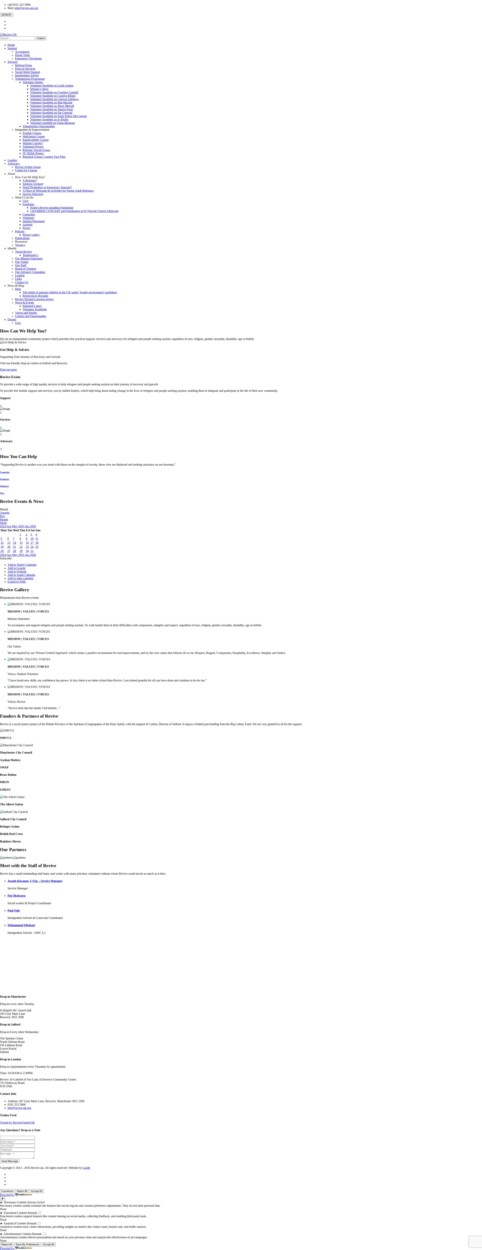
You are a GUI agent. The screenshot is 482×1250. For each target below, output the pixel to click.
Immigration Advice (27, 75)
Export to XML (17, 581)
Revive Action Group (28, 167)
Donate (12, 319)
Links (18, 278)
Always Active (36, 1202)
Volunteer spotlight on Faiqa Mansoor (52, 122)
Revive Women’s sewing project (34, 299)
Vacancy (20, 245)
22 (21, 546)
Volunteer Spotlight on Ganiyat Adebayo (54, 99)
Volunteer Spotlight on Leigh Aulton (51, 85)
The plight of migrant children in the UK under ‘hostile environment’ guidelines (70, 292)
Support (12, 48)
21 (14, 546)
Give (25, 200)
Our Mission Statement (28, 258)
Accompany (22, 51)
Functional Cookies (15, 1212)
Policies (19, 231)
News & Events (24, 302)
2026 (33, 526)
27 (8, 551)
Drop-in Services (25, 68)
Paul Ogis (14, 910)
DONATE (6, 14)
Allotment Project (33, 146)
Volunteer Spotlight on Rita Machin (51, 102)
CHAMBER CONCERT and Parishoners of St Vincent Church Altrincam (74, 211)
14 (14, 542)
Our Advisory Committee (30, 272)
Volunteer (28, 217)
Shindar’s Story (39, 89)
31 (32, 551)
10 (32, 538)
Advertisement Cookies (17, 1233)
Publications (22, 238)
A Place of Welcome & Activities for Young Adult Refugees (58, 190)
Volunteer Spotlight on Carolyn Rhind (52, 95)
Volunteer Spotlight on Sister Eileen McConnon (58, 116)
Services (13, 61)
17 (32, 542)
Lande (86, 1167)
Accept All (36, 1191)
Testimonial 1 (31, 255)
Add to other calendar (20, 578)
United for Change (26, 170)
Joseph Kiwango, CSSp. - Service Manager (35, 881)
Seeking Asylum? (33, 184)
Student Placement (34, 221)
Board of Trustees (25, 268)
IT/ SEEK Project (33, 153)
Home (11, 45)
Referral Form (23, 65)
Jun (27, 526)
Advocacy (14, 163)
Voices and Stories (26, 312)
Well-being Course (34, 136)
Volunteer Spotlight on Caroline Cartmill (54, 92)
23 (27, 546)
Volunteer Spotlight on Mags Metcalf (52, 106)
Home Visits (22, 55)
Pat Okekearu (16, 895)
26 (2, 551)
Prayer (26, 228)
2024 (3, 526)
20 (8, 546)
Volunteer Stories (33, 82)
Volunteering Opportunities (39, 126)
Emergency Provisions (28, 58)
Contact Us (21, 282)
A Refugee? (30, 180)
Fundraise (28, 204)
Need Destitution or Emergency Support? (47, 187)
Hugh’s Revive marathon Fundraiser (51, 207)
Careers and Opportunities (30, 316)
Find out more (8, 369)
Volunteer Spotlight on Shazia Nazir (51, 109)
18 (36, 542)
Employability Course (36, 139)
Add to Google (16, 568)
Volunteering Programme (30, 78)
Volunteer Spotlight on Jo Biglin (49, 119)
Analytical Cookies (15, 1223)
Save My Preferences (27, 1244)
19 (2, 546)
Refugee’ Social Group (36, 150)
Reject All (22, 1191)
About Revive (23, 251)
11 (36, 538)
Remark (32, 1212)
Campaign (29, 214)
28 (14, 551)
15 (21, 542)
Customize (7, 1191)
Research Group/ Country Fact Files (44, 156)
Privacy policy (31, 234)
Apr (9, 526)
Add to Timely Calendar (22, 564)
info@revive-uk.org (26, 8)
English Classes (32, 133)
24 (32, 546)
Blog (18, 289)
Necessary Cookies (15, 1202)
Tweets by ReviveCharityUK (17, 1122)
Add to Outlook (17, 571)
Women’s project (33, 143)
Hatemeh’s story (32, 306)
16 (27, 542)
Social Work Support (27, 72)
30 (27, 551)
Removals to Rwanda (35, 295)
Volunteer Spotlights (35, 309)
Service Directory (33, 194)
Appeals (27, 224)
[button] (6, 558)
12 (2, 542)
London (12, 160)
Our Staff (20, 265)
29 (21, 551)
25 (36, 546)
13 (8, 542)
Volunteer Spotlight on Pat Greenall (51, 112)
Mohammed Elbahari (21, 925)
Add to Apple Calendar (21, 575)
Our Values (21, 261)
